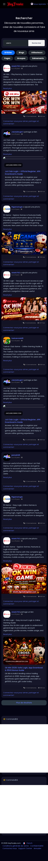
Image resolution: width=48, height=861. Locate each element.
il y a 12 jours (15, 341)
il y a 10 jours (15, 68)
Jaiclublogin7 (17, 132)
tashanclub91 (17, 338)
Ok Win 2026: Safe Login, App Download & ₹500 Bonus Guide (24, 669)
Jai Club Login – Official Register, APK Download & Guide (23, 172)
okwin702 (15, 66)
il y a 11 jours (15, 209)
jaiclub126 (15, 455)
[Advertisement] (24, 748)
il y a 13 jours (15, 499)
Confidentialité (36, 846)
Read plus (7, 88)
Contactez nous (10, 848)
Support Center (25, 848)
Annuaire (37, 848)
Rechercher (36, 43)
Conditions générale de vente (16, 846)
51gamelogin (17, 207)
